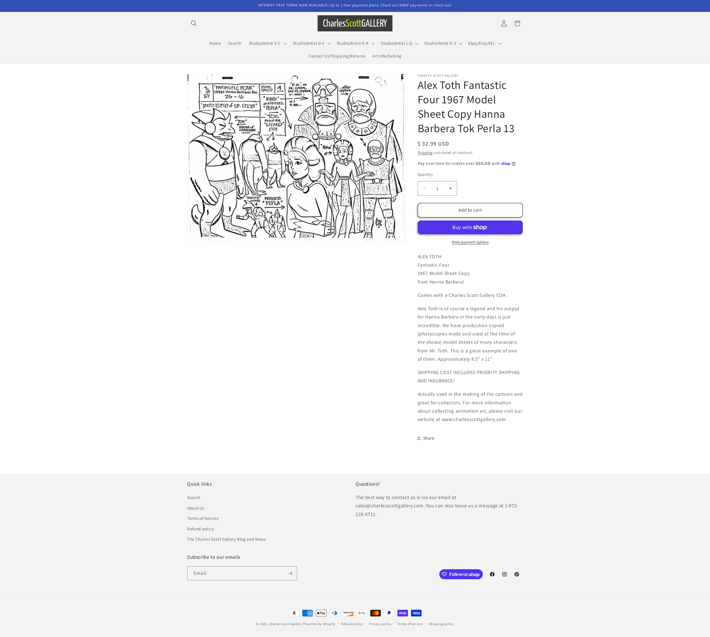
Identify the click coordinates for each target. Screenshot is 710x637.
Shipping (425, 152)
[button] (194, 23)
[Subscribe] (290, 573)
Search (194, 497)
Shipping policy (441, 624)
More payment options (470, 242)
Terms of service (410, 624)
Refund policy (200, 528)
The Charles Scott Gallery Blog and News (226, 539)
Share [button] (428, 438)
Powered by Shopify (319, 624)
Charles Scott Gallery (285, 624)
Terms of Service (203, 518)
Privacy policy (380, 624)
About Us (195, 508)
